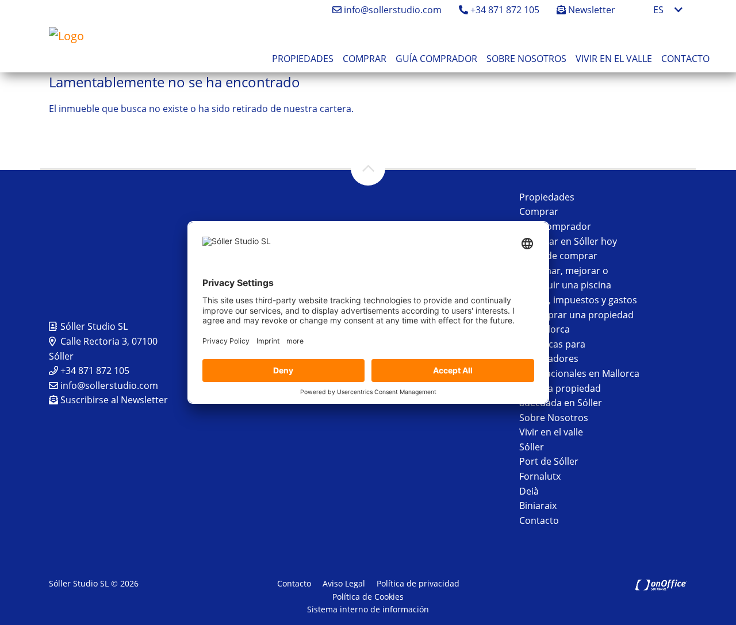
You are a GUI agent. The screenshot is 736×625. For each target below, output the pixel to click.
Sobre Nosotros (526, 58)
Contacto (685, 58)
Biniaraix (538, 505)
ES (658, 9)
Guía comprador (436, 58)
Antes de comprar (558, 255)
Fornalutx (540, 476)
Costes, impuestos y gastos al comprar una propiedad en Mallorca (578, 314)
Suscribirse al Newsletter (113, 399)
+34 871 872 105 (503, 9)
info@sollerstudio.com (392, 9)
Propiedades (303, 58)
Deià (529, 491)
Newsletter (590, 9)
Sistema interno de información (368, 609)
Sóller (531, 447)
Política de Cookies (368, 596)
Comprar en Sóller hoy (568, 241)
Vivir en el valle (614, 58)
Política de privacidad (418, 583)
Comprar (364, 58)
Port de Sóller (548, 461)
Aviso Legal (344, 583)
